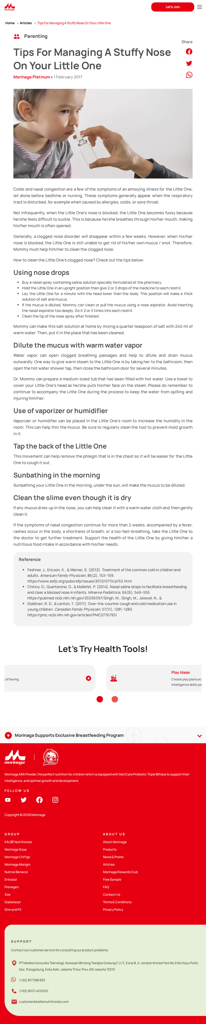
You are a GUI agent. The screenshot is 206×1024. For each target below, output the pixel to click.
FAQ (106, 887)
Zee (7, 894)
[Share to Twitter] (189, 62)
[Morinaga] (15, 757)
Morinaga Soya (16, 849)
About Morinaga (115, 842)
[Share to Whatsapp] (189, 74)
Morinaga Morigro (17, 864)
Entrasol (11, 879)
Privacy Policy (113, 909)
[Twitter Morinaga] (23, 799)
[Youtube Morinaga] (8, 799)
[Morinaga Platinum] (9, 7)
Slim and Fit (13, 909)
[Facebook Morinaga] (39, 799)
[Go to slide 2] (115, 699)
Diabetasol (13, 902)
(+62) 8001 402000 (33, 991)
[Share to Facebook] (189, 51)
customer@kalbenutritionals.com (44, 1001)
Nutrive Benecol (16, 872)
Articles (109, 864)
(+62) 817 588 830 (32, 980)
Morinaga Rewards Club (120, 872)
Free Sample (112, 879)
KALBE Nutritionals (18, 842)
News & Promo (113, 857)
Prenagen (12, 887)
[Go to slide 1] (100, 699)
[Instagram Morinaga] (55, 799)
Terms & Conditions (117, 902)
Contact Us (111, 894)
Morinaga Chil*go (17, 857)
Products (109, 849)
